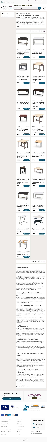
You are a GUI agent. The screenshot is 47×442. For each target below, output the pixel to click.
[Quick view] (23, 46)
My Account (19, 423)
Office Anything (38, 374)
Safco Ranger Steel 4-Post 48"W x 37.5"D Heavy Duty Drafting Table (38, 155)
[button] (42, 31)
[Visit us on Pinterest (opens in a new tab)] (34, 433)
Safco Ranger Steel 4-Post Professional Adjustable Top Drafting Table (23, 206)
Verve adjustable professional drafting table (31, 311)
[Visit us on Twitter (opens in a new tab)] (42, 433)
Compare (28, 49)
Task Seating (3, 434)
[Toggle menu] (1, 7)
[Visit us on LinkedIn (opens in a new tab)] (40, 433)
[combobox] (26, 8)
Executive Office (4, 426)
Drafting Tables (27, 13)
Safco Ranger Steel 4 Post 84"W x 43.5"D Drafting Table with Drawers (38, 206)
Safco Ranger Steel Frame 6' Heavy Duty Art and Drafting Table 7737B (38, 52)
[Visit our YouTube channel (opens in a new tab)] (36, 433)
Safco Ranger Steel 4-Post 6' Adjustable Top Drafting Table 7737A (23, 104)
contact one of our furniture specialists (28, 381)
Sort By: (30, 31)
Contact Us (30, 3)
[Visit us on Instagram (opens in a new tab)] (38, 433)
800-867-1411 (27, 5)
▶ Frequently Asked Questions (23, 386)
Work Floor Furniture (5, 423)
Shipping (18, 426)
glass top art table (20, 317)
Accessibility (19, 421)
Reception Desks (4, 421)
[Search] (39, 8)
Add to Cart (26, 57)
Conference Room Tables (6, 429)
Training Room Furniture (5, 431)
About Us (18, 431)
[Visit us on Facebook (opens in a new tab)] (32, 433)
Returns (22, 426)
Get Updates (11, 398)
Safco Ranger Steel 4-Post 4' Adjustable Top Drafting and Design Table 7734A (23, 78)
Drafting (21, 13)
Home (17, 13)
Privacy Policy (19, 429)
